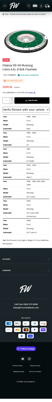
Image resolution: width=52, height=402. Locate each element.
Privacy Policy (17, 366)
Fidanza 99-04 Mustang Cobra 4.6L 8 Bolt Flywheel (28, 14)
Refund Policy (35, 366)
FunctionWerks (29, 382)
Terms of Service (35, 372)
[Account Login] (41, 5)
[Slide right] (46, 37)
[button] (4, 5)
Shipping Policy (18, 372)
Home (6, 14)
